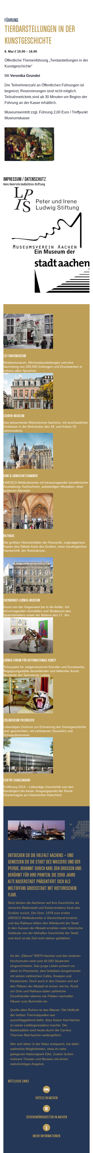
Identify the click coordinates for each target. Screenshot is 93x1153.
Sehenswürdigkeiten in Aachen (46, 1117)
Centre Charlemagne (16, 780)
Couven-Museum (13, 416)
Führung (11, 20)
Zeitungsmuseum (14, 356)
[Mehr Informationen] (46, 1127)
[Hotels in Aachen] (46, 1089)
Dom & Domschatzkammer (20, 476)
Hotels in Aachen (46, 1098)
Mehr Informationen (46, 1136)
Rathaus (8, 536)
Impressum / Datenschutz (24, 179)
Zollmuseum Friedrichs (18, 720)
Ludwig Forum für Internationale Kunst (29, 660)
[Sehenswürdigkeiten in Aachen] (46, 1108)
